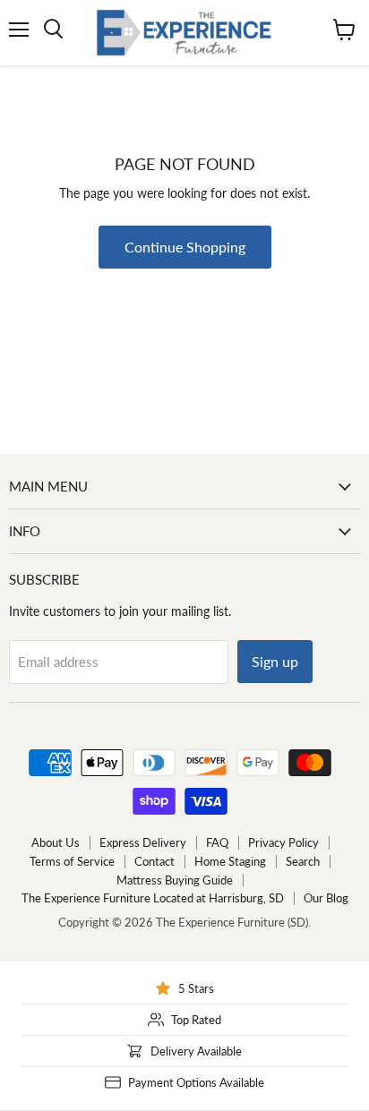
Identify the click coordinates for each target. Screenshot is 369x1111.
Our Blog (326, 898)
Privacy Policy (283, 842)
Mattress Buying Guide (174, 880)
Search (303, 861)
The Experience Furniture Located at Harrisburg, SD (152, 898)
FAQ (217, 842)
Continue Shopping (184, 246)
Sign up (275, 661)
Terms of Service (72, 861)
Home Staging (230, 861)
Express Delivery (142, 842)
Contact (154, 861)
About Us (55, 842)
